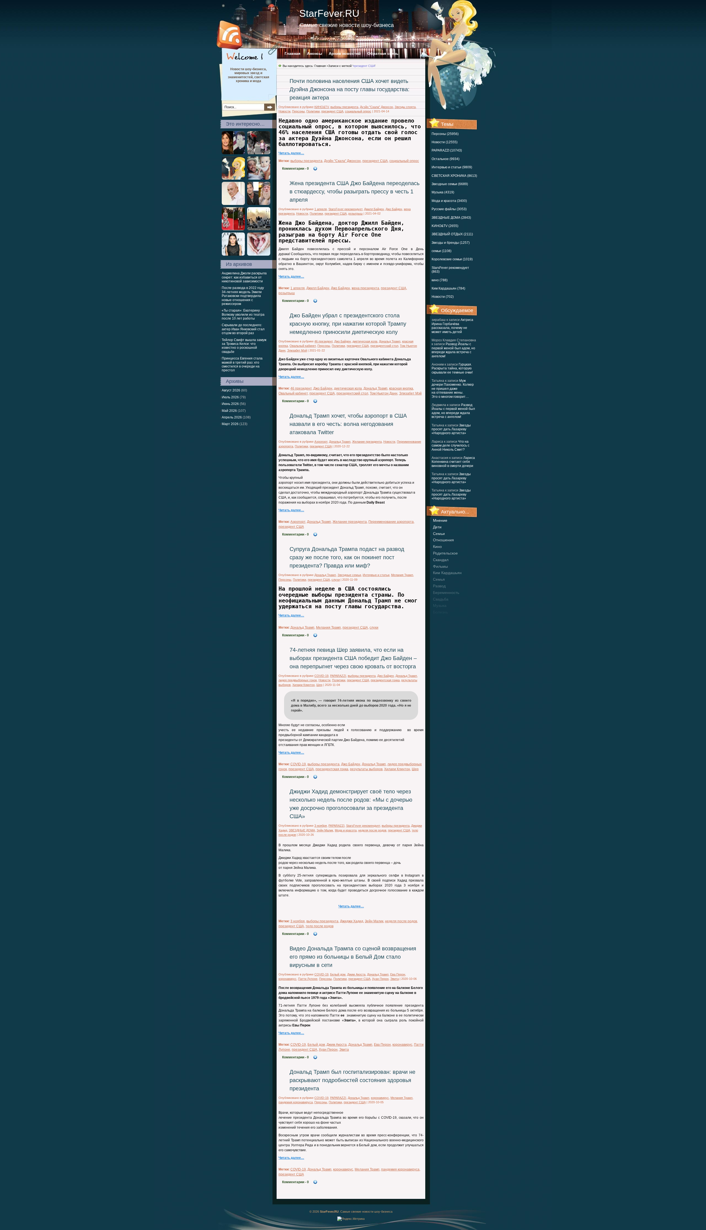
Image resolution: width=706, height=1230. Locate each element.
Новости (284, 111)
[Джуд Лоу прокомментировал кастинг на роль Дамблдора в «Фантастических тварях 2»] (258, 204)
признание (443, 619)
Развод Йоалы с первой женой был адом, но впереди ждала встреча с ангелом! (453, 350)
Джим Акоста (356, 974)
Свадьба (440, 599)
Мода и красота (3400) (449, 201)
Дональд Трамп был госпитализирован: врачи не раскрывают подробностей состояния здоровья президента (352, 1080)
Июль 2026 (230, 397)
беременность (446, 592)
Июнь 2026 (230, 404)
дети (437, 527)
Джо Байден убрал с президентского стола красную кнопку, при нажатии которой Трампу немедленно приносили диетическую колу (348, 323)
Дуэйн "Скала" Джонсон (376, 107)
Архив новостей (345, 53)
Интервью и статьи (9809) (452, 167)
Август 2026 (231, 390)
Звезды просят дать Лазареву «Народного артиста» (451, 429)
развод (439, 586)
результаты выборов (366, 769)
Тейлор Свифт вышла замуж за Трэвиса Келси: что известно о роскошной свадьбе (244, 346)
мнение (440, 520)
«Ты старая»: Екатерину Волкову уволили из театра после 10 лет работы (243, 314)
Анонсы (314, 53)
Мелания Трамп (402, 575)
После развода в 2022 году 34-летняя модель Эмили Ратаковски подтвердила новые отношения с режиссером (243, 296)
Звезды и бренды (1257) (451, 243)
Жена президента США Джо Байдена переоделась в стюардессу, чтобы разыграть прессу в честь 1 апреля (354, 191)
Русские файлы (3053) (449, 209)
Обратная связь (383, 53)
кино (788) (440, 280)
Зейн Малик (325, 830)
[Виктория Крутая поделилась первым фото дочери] (258, 254)
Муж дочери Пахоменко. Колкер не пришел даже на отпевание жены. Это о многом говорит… (453, 389)
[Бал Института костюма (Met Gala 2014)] (233, 229)
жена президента (365, 288)
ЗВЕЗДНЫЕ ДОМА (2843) (451, 218)
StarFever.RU (329, 13)
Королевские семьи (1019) (452, 259)
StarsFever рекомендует (345, 209)
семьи (439, 533)
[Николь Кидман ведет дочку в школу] (258, 153)
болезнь (440, 612)
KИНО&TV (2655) (445, 226)
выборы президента (344, 107)
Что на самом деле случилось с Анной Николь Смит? (450, 446)
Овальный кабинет (303, 345)
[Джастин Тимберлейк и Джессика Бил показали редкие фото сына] (258, 178)
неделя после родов (372, 830)
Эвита (394, 978)
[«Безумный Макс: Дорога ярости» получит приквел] (258, 229)
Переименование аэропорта (391, 522)
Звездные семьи (349, 575)
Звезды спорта (405, 107)
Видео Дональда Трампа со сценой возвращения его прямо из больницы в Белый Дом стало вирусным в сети (353, 956)
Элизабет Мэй (297, 350)
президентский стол (384, 345)
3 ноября (320, 825)
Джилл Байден (374, 209)
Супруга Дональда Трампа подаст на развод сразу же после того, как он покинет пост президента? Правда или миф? (347, 557)
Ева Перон (397, 974)
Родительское (445, 553)
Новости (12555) (445, 142)
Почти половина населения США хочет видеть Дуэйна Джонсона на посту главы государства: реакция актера (350, 89)
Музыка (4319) (443, 192)
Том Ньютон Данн (383, 393)
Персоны (298, 111)
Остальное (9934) (445, 159)
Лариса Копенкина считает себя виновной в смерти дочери (453, 462)
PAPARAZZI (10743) (447, 150)
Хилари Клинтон (303, 684)
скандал (440, 560)
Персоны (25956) (445, 134)
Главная (292, 53)
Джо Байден (394, 209)
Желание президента (367, 441)
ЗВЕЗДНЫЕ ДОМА (302, 830)
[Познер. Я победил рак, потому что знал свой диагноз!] (233, 204)
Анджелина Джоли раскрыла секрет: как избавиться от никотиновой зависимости (244, 277)
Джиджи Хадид (351, 921)
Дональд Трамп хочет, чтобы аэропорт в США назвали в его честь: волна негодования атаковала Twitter (348, 424)
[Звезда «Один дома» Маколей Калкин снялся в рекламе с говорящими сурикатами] (233, 178)
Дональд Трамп (389, 341)
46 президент (323, 341)
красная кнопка (401, 388)
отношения (443, 540)
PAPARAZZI (338, 675)
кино (437, 546)
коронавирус (287, 978)
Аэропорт (320, 441)
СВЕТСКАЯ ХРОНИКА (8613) (454, 176)
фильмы (440, 566)
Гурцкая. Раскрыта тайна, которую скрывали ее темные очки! (452, 368)
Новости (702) (443, 297)
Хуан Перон (380, 978)
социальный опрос (358, 111)
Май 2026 (229, 411)
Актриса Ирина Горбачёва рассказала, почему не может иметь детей (452, 326)
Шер (319, 684)
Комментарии (295, 169)
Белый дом (338, 974)
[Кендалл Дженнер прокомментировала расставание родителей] (233, 254)
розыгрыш (355, 213)
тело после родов (319, 926)
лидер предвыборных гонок (298, 680)
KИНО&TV (321, 107)
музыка (439, 605)
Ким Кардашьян (447, 573)
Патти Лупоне (307, 978)
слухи (335, 579)
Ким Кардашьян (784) (448, 288)
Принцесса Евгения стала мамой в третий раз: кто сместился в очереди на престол (242, 364)
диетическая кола (364, 341)
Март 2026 (230, 424)
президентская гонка (385, 680)
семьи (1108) (441, 251)
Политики (313, 111)
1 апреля (320, 209)
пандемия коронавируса (296, 1102)
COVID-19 (321, 675)
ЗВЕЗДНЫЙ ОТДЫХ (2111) (452, 234)
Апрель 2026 (232, 417)
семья (439, 579)
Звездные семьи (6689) (450, 184)
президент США (332, 111)
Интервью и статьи (376, 575)
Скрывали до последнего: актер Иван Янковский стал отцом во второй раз (243, 329)
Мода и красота (346, 830)
